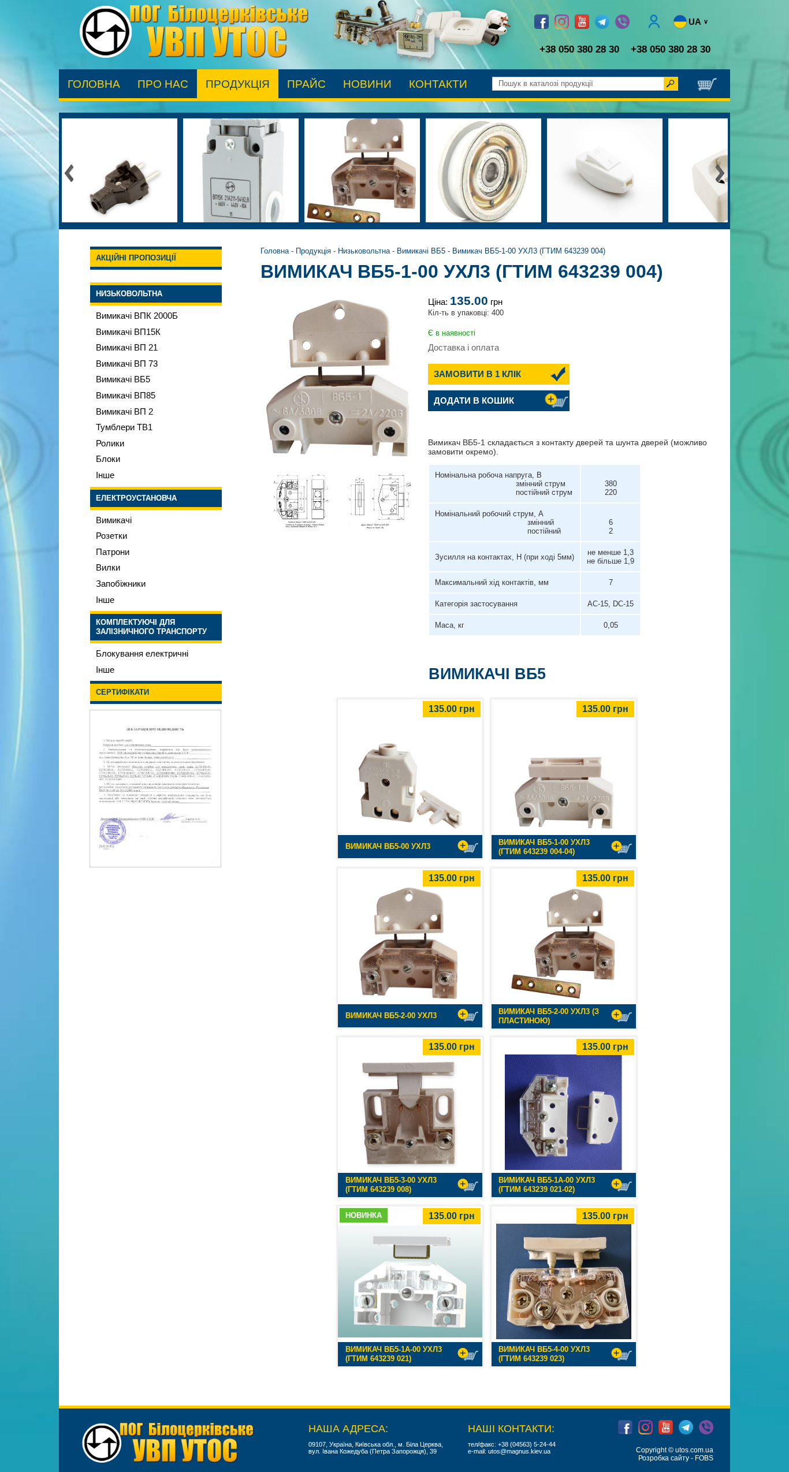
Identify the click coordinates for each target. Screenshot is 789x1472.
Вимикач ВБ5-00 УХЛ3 (387, 846)
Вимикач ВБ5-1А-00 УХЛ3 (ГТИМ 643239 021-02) (546, 1185)
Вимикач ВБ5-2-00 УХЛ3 (391, 1015)
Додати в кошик (474, 400)
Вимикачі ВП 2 (124, 411)
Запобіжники (121, 583)
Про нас (162, 84)
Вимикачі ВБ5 (123, 379)
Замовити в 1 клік (477, 374)
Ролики (110, 443)
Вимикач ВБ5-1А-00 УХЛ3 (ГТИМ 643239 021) (393, 1354)
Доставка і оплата (463, 347)
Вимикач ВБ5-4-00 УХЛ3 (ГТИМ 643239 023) (544, 1354)
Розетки (111, 536)
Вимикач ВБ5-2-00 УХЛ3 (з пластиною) (548, 1016)
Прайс (306, 84)
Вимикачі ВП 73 (127, 363)
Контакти (438, 84)
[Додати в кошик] (467, 846)
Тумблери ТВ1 (124, 427)
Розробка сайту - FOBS (675, 1458)
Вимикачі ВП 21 (127, 347)
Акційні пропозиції (136, 258)
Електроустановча (136, 498)
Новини (367, 84)
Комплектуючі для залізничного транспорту (151, 627)
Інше (105, 475)
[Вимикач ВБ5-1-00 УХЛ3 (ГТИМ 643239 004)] (339, 383)
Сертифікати (122, 692)
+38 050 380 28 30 (579, 49)
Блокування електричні (142, 653)
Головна (94, 84)
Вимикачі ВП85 (125, 395)
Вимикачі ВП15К (128, 332)
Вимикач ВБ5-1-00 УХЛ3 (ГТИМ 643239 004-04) (544, 847)
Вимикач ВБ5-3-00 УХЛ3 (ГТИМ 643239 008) (391, 1185)
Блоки (108, 459)
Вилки (108, 567)
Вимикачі (114, 520)
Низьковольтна (129, 293)
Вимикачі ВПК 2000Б (137, 316)
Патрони (112, 552)
